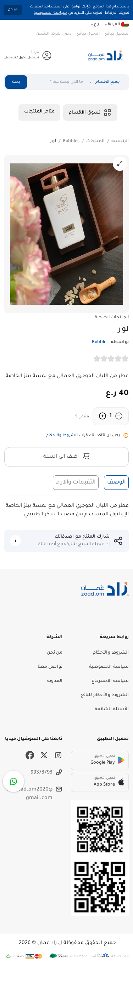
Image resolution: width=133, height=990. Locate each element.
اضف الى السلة (61, 457)
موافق (13, 10)
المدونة (54, 681)
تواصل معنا (50, 667)
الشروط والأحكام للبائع (105, 695)
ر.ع (96, 24)
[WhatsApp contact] (13, 781)
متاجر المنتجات (39, 111)
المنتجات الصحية (112, 317)
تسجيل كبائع (117, 34)
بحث (16, 82)
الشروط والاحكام (62, 435)
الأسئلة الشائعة (112, 709)
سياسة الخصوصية (50, 13)
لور (53, 141)
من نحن (54, 652)
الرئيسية (120, 141)
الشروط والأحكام (111, 652)
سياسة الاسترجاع (110, 681)
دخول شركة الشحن (54, 34)
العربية (114, 24)
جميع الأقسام (107, 82)
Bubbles (71, 141)
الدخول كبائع (88, 34)
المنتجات (95, 141)
